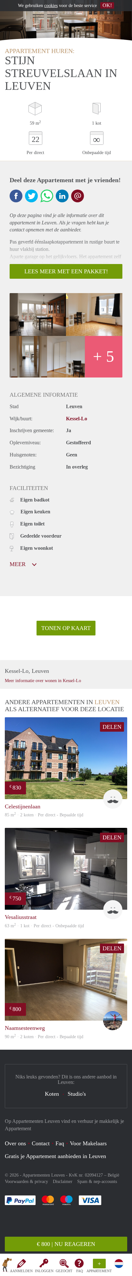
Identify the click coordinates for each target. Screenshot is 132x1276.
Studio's (77, 1094)
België (113, 1175)
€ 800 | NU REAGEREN (66, 1244)
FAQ (79, 1271)
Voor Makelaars (88, 1143)
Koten (52, 1094)
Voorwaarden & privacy (26, 1181)
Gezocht (64, 1271)
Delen (112, 727)
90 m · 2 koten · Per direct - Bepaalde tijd (44, 1036)
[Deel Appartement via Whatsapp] (46, 196)
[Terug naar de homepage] (7, 1266)
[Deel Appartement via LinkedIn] (62, 196)
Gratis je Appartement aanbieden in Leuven (55, 1156)
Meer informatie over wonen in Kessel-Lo (43, 680)
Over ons (15, 1143)
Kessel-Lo (76, 418)
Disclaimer (62, 1181)
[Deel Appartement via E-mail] (77, 196)
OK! (107, 5)
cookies (51, 5)
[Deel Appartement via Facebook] (16, 196)
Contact (41, 1143)
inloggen (44, 1271)
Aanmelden (21, 1271)
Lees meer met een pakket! (66, 271)
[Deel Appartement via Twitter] (31, 196)
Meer (18, 564)
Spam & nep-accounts (97, 1181)
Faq (59, 1143)
